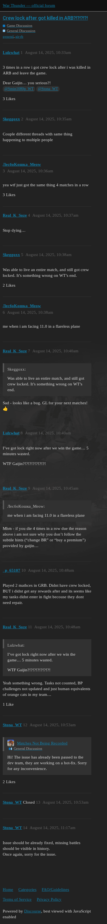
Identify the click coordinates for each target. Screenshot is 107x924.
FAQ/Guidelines (55, 889)
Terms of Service (17, 899)
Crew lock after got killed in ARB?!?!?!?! (45, 18)
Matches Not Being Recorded (42, 743)
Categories (27, 889)
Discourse (32, 911)
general (8, 36)
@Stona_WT (48, 89)
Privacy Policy (49, 899)
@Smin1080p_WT (19, 89)
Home (8, 889)
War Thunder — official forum (29, 5)
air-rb (19, 36)
